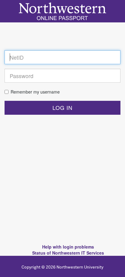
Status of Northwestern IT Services (68, 253)
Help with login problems (68, 247)
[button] (62, 108)
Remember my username (35, 92)
